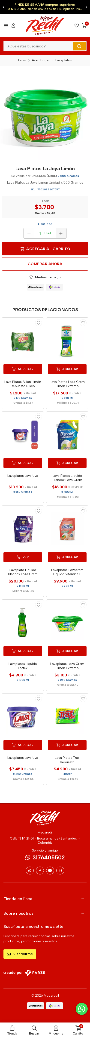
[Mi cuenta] (13, 25)
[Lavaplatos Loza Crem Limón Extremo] (67, 623)
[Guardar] (38, 322)
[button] (3, 6)
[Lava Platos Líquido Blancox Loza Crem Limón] (67, 435)
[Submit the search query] (79, 46)
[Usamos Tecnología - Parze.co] (24, 973)
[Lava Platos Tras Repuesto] (67, 717)
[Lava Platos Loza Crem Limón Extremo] (67, 341)
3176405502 (49, 857)
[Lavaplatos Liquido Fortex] (23, 623)
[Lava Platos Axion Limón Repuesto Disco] (23, 341)
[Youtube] (50, 870)
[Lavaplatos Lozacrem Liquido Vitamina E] (67, 529)
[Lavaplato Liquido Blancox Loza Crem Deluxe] (23, 529)
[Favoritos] (77, 25)
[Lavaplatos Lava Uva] (23, 435)
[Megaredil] (45, 25)
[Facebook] (40, 870)
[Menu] (5, 25)
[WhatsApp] (30, 870)
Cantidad (45, 224)
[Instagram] (60, 870)
